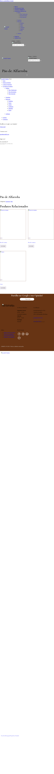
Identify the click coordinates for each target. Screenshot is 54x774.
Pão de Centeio (3, 242)
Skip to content (3, 1)
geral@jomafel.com (4, 134)
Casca (1, 284)
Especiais (8, 201)
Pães (3, 143)
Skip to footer (10, 1)
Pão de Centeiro (32, 242)
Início (1, 143)
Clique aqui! (2, 127)
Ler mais (3, 246)
